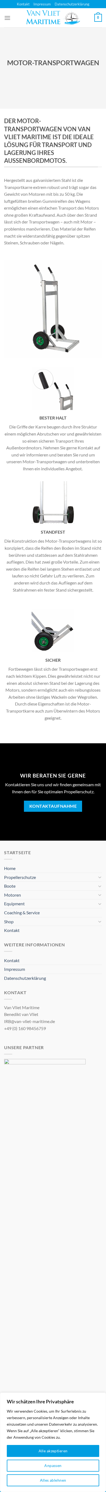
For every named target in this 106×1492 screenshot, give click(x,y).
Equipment (14, 903)
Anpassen (52, 1465)
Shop (9, 921)
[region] (53, 1442)
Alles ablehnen (53, 1480)
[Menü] (7, 17)
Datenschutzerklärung (72, 4)
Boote (9, 885)
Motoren (12, 894)
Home (9, 868)
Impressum (42, 4)
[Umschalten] (100, 877)
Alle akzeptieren (53, 1451)
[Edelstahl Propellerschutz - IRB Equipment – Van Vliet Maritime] (53, 17)
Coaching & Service (22, 912)
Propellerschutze (20, 877)
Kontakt (23, 4)
